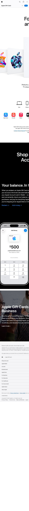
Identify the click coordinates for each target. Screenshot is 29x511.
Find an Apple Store (14, 393)
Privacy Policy (5, 399)
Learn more (5, 326)
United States (4, 395)
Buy (26, 5)
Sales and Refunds (20, 399)
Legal (27, 399)
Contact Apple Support (19, 130)
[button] (20, 2)
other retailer (22, 393)
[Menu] (27, 2)
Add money (17, 205)
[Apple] (2, 357)
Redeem (5, 205)
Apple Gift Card (6, 5)
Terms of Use (12, 399)
